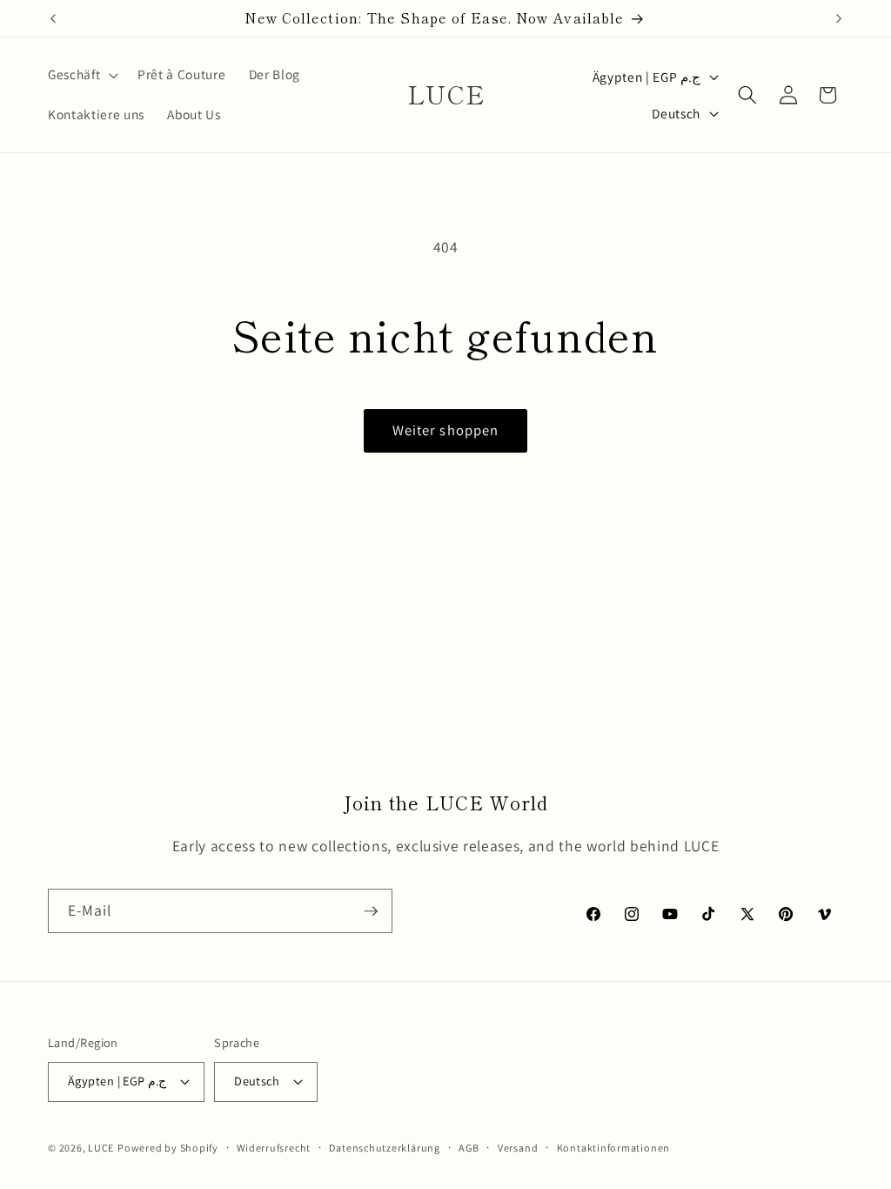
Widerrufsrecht (274, 1147)
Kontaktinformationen (613, 1147)
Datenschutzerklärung (384, 1147)
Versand (518, 1147)
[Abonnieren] (371, 911)
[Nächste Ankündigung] (839, 18)
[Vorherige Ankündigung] (53, 18)
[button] (81, 75)
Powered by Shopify (167, 1147)
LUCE (101, 1147)
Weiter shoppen (445, 430)
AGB (469, 1147)
